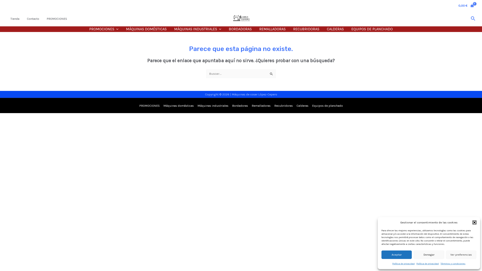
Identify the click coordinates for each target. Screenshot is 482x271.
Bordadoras (240, 29)
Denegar (429, 254)
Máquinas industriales (195, 29)
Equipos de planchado (372, 29)
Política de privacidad (403, 263)
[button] (474, 222)
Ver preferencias (461, 254)
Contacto (33, 19)
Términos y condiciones (453, 263)
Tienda (14, 19)
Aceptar (397, 254)
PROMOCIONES (57, 19)
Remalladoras (272, 29)
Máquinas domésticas (146, 29)
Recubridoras (306, 29)
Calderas (335, 29)
